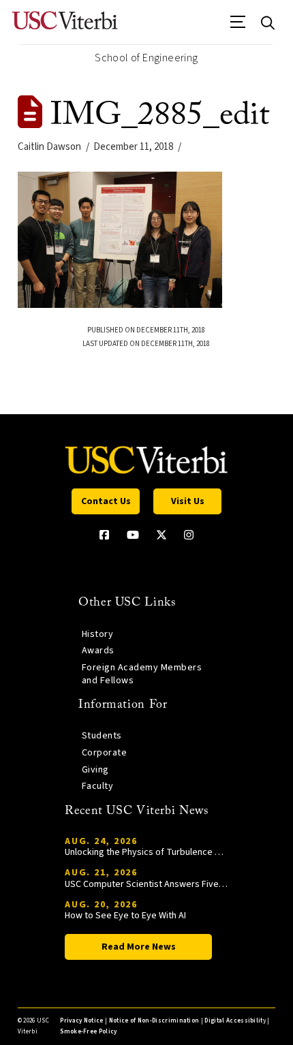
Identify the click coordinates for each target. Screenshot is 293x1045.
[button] (238, 26)
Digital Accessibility (235, 1020)
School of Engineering (146, 57)
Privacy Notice (81, 1020)
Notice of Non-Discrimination (154, 1020)
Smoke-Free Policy (88, 1031)
